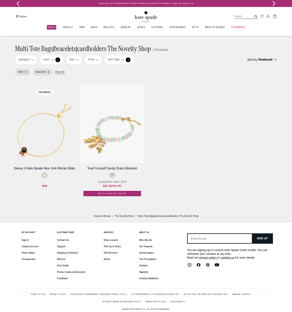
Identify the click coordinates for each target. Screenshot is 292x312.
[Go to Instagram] (189, 266)
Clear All (60, 71)
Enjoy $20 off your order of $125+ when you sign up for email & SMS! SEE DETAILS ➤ (146, 3)
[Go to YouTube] (217, 266)
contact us (228, 258)
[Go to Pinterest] (207, 266)
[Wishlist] (262, 16)
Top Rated (44, 92)
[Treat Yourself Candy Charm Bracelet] (112, 123)
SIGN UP (262, 238)
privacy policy (208, 258)
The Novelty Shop (124, 216)
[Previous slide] (18, 3)
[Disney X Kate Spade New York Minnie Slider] (45, 123)
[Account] (268, 16)
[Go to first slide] (274, 3)
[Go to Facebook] (198, 266)
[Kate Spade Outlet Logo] (146, 16)
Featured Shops (102, 216)
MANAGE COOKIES (241, 294)
